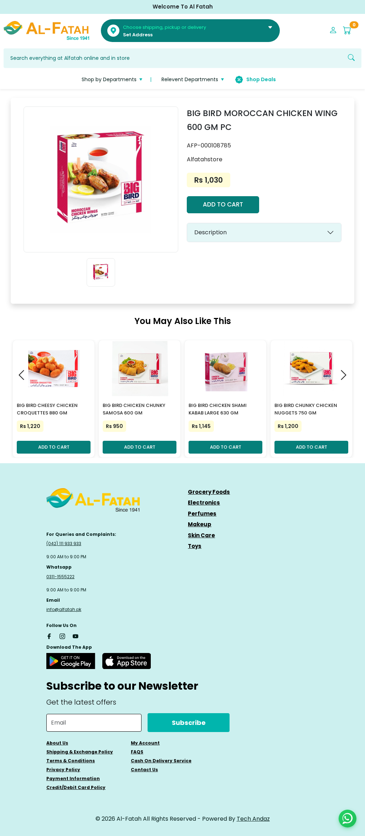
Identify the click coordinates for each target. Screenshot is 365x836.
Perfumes (202, 513)
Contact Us (144, 770)
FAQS (137, 752)
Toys (194, 546)
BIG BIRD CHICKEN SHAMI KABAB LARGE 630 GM (218, 409)
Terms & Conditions (70, 761)
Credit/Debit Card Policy (76, 787)
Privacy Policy (63, 770)
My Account (145, 743)
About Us (57, 743)
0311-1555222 (60, 577)
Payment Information (73, 778)
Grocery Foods (209, 492)
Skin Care (201, 535)
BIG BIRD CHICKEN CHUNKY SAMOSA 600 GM (134, 409)
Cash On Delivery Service (161, 761)
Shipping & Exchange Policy (79, 752)
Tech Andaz (253, 819)
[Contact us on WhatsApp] (347, 818)
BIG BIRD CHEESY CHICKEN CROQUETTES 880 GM (47, 409)
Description (210, 232)
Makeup (199, 524)
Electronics (204, 502)
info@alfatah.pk (63, 609)
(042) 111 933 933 (63, 543)
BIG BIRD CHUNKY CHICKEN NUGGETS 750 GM (305, 409)
